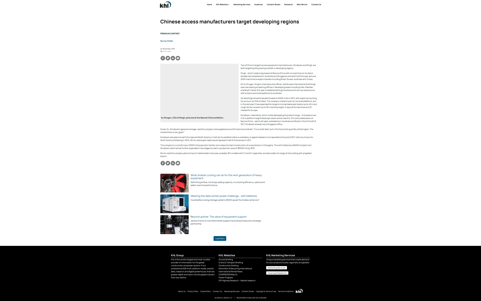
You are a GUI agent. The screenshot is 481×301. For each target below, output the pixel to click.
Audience (258, 4)
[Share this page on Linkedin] (173, 58)
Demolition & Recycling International (235, 268)
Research (288, 4)
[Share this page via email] (178, 58)
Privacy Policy (193, 291)
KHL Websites (222, 4)
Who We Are (302, 4)
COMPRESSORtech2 (228, 274)
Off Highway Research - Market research (237, 280)
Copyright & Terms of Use (266, 291)
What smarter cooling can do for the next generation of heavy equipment (226, 176)
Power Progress (226, 277)
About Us (182, 291)
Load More (220, 238)
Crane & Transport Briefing (231, 262)
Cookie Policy (205, 291)
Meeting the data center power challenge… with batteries (224, 196)
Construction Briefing (228, 265)
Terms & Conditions (285, 291)
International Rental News (230, 271)
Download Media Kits (277, 273)
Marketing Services (241, 4)
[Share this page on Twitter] (168, 58)
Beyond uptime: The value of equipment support (219, 216)
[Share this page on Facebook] (163, 58)
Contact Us (316, 4)
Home (209, 4)
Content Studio (273, 4)
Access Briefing (226, 259)
